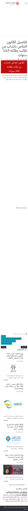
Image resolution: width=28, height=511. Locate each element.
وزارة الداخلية (12, 495)
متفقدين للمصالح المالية (14, 499)
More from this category (17, 485)
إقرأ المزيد (5, 380)
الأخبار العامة (22, 59)
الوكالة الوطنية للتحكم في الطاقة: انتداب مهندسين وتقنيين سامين (15, 426)
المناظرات (18, 495)
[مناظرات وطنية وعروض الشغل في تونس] (12, 3)
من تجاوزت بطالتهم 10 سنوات (8, 341)
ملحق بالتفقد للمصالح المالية (13, 497)
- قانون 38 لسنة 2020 (21, 208)
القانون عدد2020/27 (6, 343)
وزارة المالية (5, 495)
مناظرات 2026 (20, 492)
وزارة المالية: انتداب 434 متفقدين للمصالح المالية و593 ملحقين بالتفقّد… (15, 355)
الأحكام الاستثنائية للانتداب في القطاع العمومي (11, 338)
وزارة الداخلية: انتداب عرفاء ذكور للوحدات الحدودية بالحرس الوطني (14, 457)
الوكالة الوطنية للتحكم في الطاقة (13, 501)
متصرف (4, 497)
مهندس (25, 499)
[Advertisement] (14, 20)
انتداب (3, 336)
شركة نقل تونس (23, 497)
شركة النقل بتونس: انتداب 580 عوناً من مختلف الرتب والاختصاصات (14, 386)
